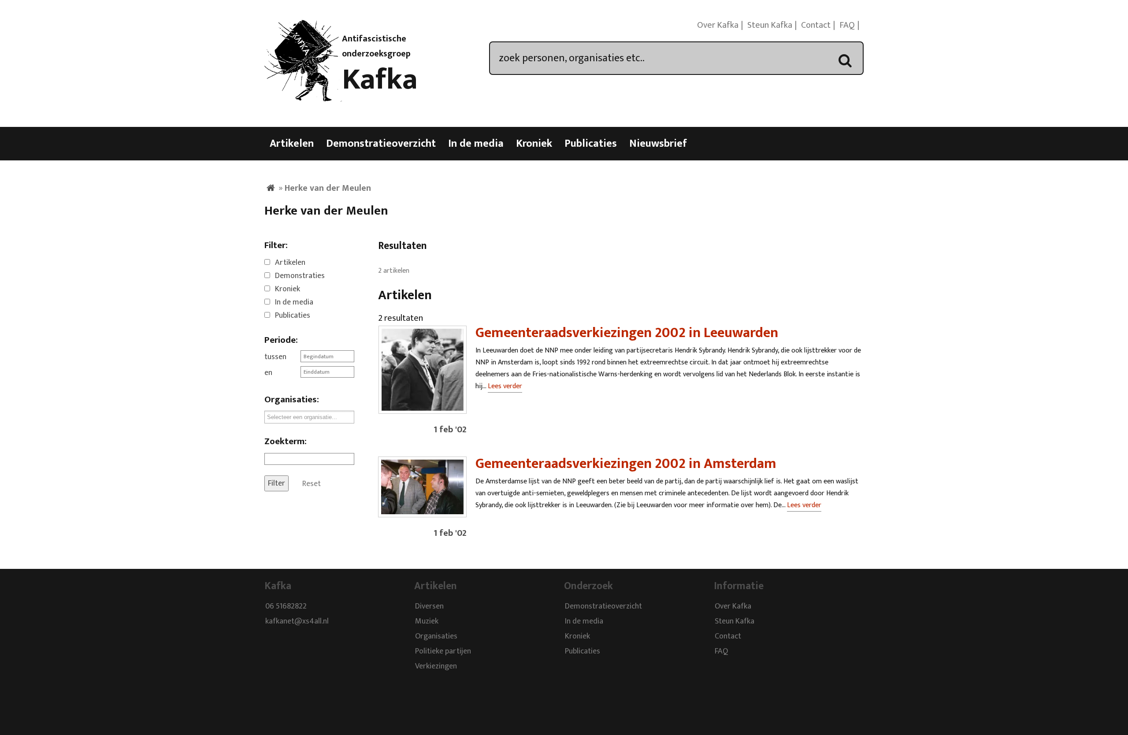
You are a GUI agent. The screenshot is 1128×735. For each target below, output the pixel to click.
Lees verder (505, 386)
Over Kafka (717, 25)
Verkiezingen (436, 666)
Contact (816, 25)
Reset (311, 483)
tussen (275, 357)
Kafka (380, 79)
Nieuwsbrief (658, 143)
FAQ (847, 25)
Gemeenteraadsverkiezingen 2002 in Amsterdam (625, 463)
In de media (476, 143)
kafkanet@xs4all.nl (297, 621)
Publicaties (590, 143)
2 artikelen (393, 271)
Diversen (429, 606)
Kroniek (534, 143)
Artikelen (292, 143)
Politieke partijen (443, 651)
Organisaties (436, 636)
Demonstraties (300, 275)
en (268, 372)
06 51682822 (286, 606)
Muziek (426, 621)
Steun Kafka (769, 25)
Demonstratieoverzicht (381, 143)
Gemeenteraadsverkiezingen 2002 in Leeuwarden (626, 333)
